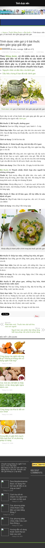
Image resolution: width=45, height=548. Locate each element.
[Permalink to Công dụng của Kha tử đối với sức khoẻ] (12, 406)
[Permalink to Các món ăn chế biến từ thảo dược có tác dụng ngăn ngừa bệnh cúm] (12, 380)
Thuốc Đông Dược (15, 32)
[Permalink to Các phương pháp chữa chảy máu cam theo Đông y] (5, 524)
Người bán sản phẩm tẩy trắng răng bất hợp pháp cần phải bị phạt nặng (26, 330)
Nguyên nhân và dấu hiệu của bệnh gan (18, 70)
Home (4, 32)
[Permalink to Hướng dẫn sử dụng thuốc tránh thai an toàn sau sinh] (5, 535)
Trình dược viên (7, 109)
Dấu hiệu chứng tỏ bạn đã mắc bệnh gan (19, 73)
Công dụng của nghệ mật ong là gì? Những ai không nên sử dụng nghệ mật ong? (12, 358)
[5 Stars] (9, 49)
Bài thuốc (27, 32)
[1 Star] (1, 49)
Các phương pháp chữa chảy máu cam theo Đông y (18, 520)
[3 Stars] (5, 49)
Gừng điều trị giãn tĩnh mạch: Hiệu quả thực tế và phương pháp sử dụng (12, 438)
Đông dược (11, 56)
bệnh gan (22, 119)
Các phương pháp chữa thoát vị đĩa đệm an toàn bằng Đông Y (17, 508)
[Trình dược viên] (22, 13)
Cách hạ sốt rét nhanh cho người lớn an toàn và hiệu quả (18, 496)
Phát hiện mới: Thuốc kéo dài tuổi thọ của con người (20, 324)
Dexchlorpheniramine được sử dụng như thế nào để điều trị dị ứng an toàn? (18, 484)
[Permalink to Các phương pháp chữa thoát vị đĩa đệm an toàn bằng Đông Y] (5, 511)
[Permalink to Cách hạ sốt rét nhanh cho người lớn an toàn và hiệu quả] (5, 500)
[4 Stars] (7, 49)
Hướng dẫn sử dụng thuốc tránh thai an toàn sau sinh (18, 531)
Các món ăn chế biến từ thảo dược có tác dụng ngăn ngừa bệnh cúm (12, 385)
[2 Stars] (3, 49)
